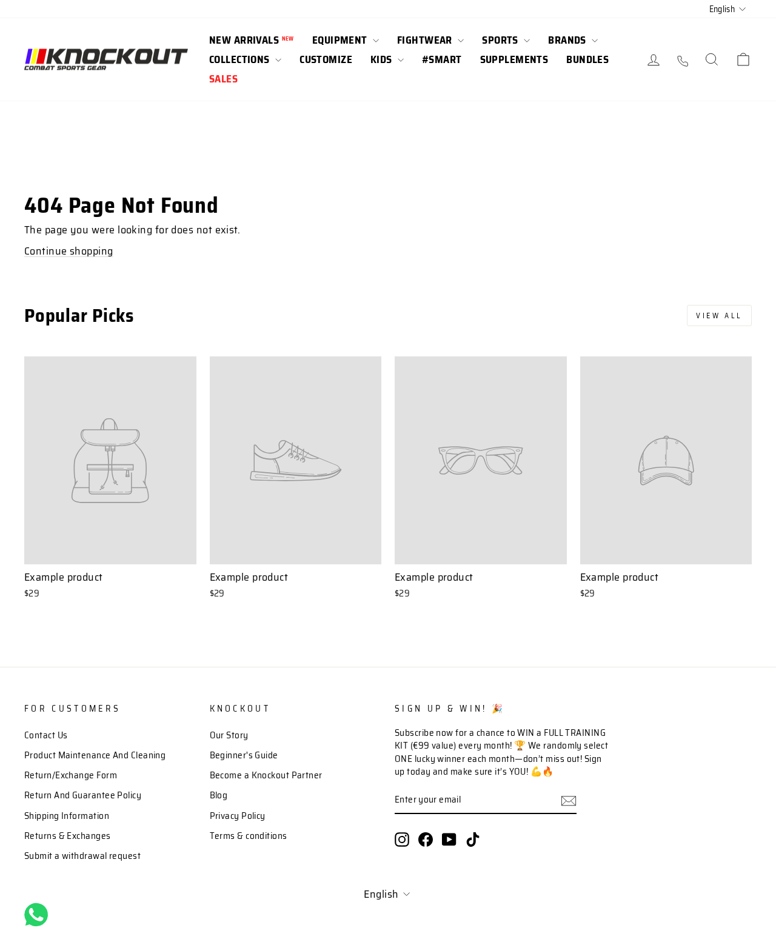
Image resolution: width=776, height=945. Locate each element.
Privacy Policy (238, 816)
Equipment (341, 40)
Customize (325, 59)
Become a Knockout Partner (266, 775)
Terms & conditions (248, 836)
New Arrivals (251, 40)
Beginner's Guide (244, 755)
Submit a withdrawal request (82, 856)
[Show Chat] (39, 915)
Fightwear (426, 40)
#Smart (442, 59)
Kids (382, 59)
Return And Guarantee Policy (82, 795)
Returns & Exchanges (67, 836)
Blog (219, 795)
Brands (568, 40)
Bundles (587, 59)
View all (719, 315)
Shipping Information (66, 816)
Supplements (514, 59)
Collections (240, 59)
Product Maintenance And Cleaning (95, 755)
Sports (501, 40)
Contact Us (46, 735)
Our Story (229, 735)
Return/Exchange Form (70, 775)
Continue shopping (68, 250)
